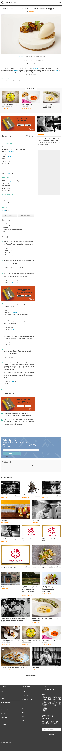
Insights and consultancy (27, 699)
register (12, 465)
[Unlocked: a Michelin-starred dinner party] (15, 656)
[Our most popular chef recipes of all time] (10, 632)
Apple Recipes (5, 84)
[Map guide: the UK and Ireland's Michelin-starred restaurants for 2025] (15, 555)
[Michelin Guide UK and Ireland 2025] (51, 531)
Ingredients (3, 706)
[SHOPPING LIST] (32, 136)
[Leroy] (10, 578)
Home (2, 691)
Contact (23, 691)
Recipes (3, 695)
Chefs (2, 698)
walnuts (10, 198)
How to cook (4, 717)
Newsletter (3, 724)
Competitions (4, 721)
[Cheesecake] (15, 509)
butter (9, 173)
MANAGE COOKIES (31, 748)
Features (3, 713)
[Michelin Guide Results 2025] (31, 531)
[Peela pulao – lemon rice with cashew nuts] (10, 97)
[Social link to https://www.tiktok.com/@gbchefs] (53, 689)
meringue (16, 70)
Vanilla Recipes (6, 81)
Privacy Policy (25, 728)
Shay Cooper (32, 11)
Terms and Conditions (27, 732)
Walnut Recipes (17, 81)
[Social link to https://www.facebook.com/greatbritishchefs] (43, 689)
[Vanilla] (31, 487)
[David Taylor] (46, 656)
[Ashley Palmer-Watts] (10, 487)
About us (24, 716)
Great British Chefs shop (27, 703)
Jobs (23, 720)
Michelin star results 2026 (7, 702)
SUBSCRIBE (12, 453)
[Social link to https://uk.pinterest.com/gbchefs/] (45, 689)
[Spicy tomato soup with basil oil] (31, 97)
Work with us (25, 695)
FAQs (23, 712)
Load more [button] (30, 675)
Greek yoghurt (11, 151)
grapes (4, 210)
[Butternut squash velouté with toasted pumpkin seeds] (51, 97)
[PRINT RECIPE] (29, 136)
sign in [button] (7, 465)
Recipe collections (5, 709)
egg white (10, 156)
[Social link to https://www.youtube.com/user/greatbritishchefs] (50, 689)
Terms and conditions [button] (7, 456)
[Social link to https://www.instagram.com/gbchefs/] (48, 689)
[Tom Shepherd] (51, 487)
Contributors (25, 724)
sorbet (56, 70)
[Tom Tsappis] (46, 509)
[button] (60, 3)
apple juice (11, 181)
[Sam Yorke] (10, 531)
